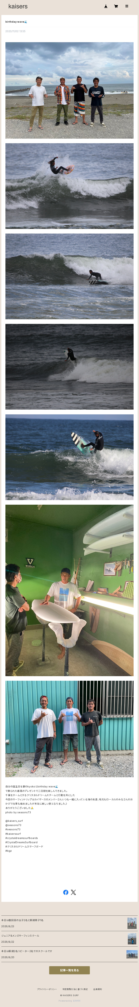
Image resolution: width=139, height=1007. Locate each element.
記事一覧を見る (69, 970)
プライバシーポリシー (47, 989)
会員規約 (97, 989)
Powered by (66, 1001)
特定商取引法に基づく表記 (75, 989)
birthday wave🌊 (16, 21)
